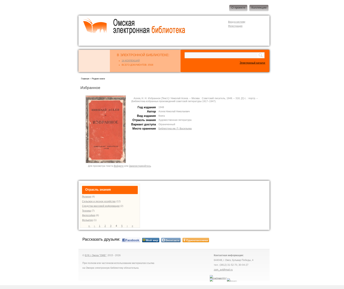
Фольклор (87, 220)
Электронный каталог (252, 62)
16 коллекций (131, 60)
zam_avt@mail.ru (223, 269)
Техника (86, 210)
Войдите (119, 166)
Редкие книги (98, 78)
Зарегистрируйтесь (140, 166)
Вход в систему (236, 22)
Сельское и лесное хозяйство (99, 201)
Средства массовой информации (101, 206)
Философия (88, 215)
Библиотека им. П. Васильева (175, 128)
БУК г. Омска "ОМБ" (95, 255)
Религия (86, 196)
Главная (85, 78)
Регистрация (235, 26)
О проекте (238, 7)
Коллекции (258, 7)
